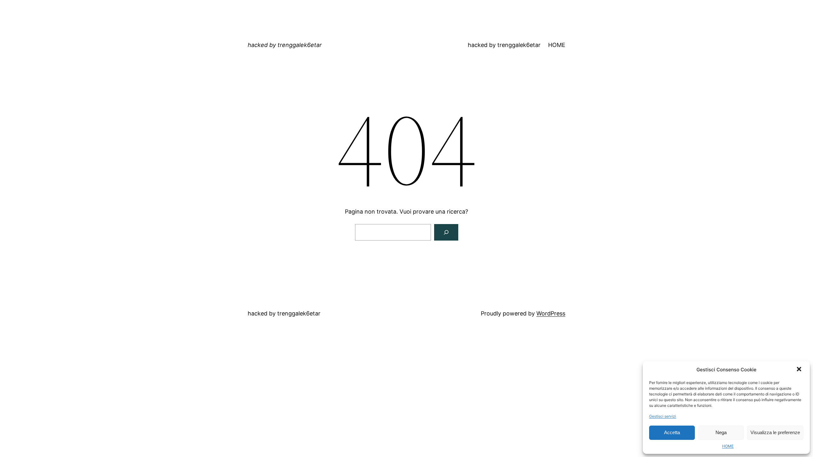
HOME (728, 446)
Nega (721, 432)
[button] (799, 370)
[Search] (446, 232)
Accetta (672, 432)
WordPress (550, 313)
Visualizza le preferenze (775, 432)
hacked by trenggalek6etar (285, 45)
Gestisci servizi (662, 416)
